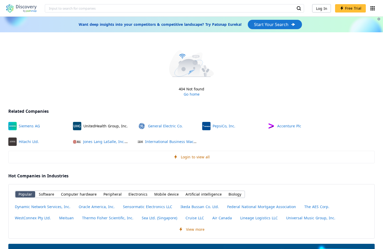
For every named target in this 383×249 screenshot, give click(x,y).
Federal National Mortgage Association (261, 206)
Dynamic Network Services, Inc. (42, 206)
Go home (192, 94)
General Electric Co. (165, 125)
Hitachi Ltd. (29, 141)
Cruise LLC (195, 217)
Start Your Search (271, 24)
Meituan (66, 217)
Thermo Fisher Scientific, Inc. (107, 217)
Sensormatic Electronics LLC (147, 206)
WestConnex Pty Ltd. (33, 217)
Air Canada (222, 217)
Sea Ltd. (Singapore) (159, 217)
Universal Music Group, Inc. (310, 217)
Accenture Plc (289, 125)
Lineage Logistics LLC (259, 217)
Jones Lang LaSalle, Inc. (104, 141)
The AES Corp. (316, 206)
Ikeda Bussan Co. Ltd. (200, 206)
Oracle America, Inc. (97, 206)
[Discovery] (21, 8)
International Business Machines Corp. (179, 141)
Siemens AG (29, 125)
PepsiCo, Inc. (224, 125)
